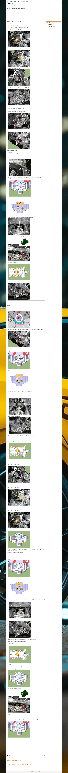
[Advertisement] (26, 14)
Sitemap (24, 1)
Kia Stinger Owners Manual (51, 26)
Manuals (8, 1)
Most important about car (51, 31)
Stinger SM (15, 1)
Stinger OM (11, 1)
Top (21, 1)
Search (27, 1)
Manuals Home (49, 24)
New (18, 1)
